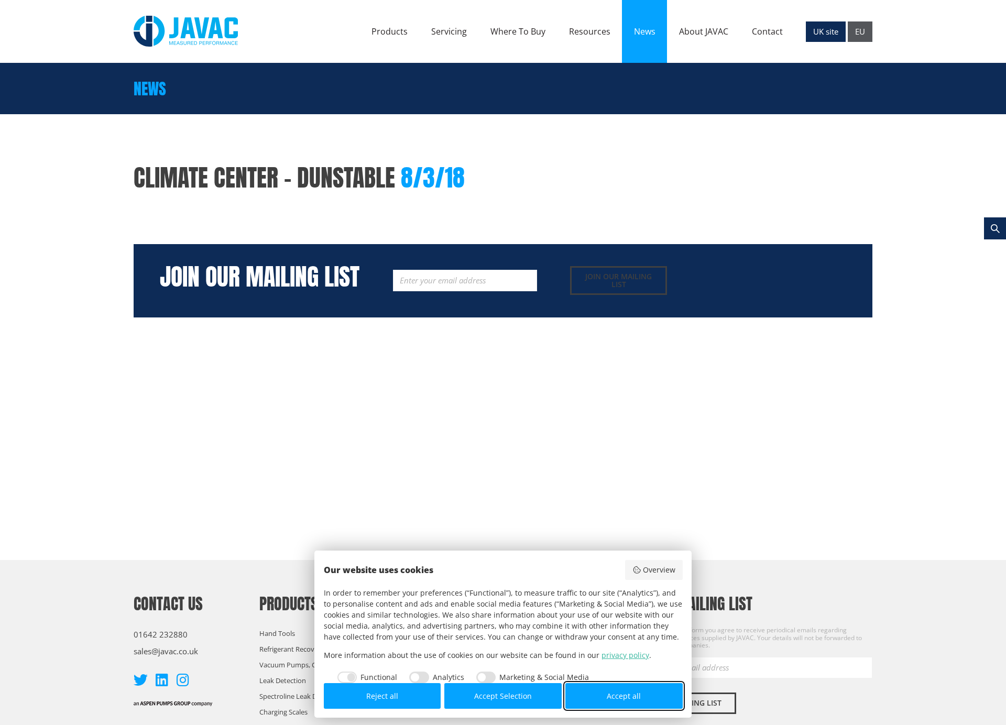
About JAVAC (703, 31)
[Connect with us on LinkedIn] (162, 680)
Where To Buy (517, 31)
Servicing (449, 31)
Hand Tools (277, 633)
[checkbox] (365, 677)
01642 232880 (161, 634)
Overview (659, 570)
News (644, 31)
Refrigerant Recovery (291, 649)
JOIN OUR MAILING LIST (618, 280)
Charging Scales (283, 712)
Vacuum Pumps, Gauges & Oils (306, 664)
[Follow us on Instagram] (183, 680)
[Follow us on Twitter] (141, 680)
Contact (767, 31)
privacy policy (625, 655)
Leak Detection (282, 680)
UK (825, 31)
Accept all (624, 696)
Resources (589, 31)
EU (860, 31)
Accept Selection (503, 696)
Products (389, 31)
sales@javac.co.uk (166, 651)
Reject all (382, 696)
